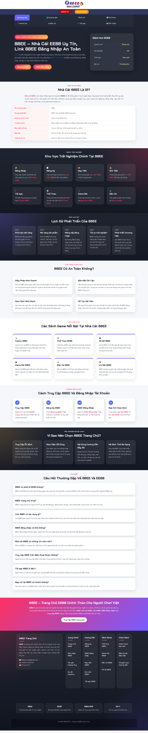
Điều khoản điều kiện (123, 654)
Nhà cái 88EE (30, 96)
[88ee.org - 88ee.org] (74, 4)
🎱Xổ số (81, 18)
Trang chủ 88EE (72, 645)
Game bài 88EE (105, 654)
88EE (21, 644)
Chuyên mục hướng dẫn (124, 664)
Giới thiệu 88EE (72, 654)
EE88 (22, 695)
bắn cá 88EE (117, 200)
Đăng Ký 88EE (22, 67)
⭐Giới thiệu (111, 23)
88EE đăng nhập (90, 412)
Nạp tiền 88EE (88, 664)
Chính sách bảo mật (123, 645)
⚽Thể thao (111, 18)
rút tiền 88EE (114, 415)
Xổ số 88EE (106, 670)
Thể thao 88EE (105, 645)
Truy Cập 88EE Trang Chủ (74, 620)
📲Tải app (81, 23)
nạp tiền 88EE (95, 175)
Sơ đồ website (71, 673)
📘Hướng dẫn (51, 18)
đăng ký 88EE (56, 412)
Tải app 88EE (90, 681)
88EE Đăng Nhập (42, 67)
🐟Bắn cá (52, 23)
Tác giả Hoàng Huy (72, 664)
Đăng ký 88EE (88, 645)
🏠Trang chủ (22, 18)
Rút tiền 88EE (88, 673)
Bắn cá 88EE (107, 663)
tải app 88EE (24, 200)
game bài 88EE (86, 200)
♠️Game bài (22, 23)
